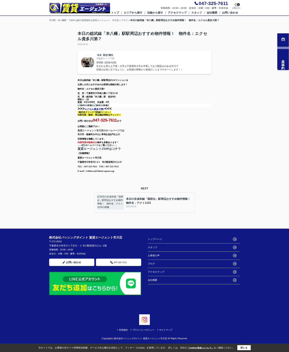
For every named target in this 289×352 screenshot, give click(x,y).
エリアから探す (133, 12)
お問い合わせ (230, 12)
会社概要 (212, 12)
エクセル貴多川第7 (95, 109)
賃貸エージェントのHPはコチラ (99, 148)
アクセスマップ (177, 12)
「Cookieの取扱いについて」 (200, 348)
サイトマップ (165, 330)
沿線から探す (155, 12)
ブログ (151, 263)
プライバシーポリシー (143, 330)
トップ (115, 12)
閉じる (244, 347)
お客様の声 (154, 255)
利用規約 (123, 330)
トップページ (155, 239)
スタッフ (196, 12)
